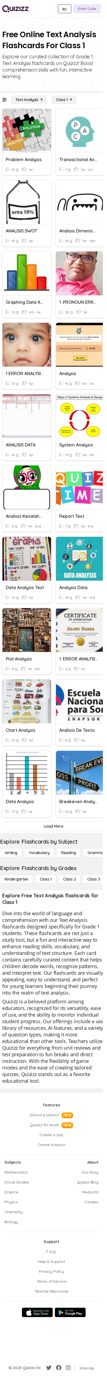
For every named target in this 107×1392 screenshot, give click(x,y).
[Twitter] (49, 1367)
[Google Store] (70, 1312)
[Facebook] (58, 1367)
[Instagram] (68, 1367)
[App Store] (37, 1312)
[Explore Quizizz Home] (15, 8)
